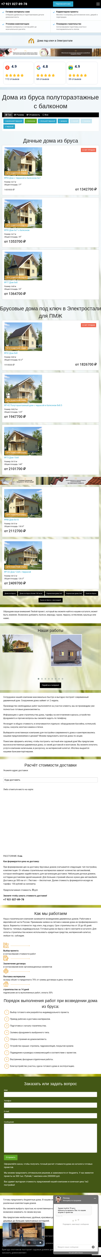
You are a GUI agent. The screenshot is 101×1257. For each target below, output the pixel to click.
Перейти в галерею (50, 685)
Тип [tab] (9, 115)
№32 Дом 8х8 (10, 353)
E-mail (6, 1111)
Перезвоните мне (63, 4)
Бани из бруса (91, 593)
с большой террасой (47, 121)
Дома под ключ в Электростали (54, 40)
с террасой (9, 127)
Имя (6, 1090)
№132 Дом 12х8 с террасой (17, 572)
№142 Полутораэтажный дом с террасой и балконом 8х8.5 (33, 405)
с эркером (63, 121)
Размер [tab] (20, 115)
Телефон (7, 1101)
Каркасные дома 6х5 (54, 593)
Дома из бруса (10, 593)
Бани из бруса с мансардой (50, 600)
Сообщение (9, 1122)
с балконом (30, 121)
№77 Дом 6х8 (10, 282)
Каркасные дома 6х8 (74, 593)
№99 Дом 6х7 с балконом (16, 230)
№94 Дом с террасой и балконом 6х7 (22, 178)
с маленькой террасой (13, 121)
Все (46, 115)
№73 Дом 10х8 (11, 457)
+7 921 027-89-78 (14, 4)
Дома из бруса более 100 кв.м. (31, 593)
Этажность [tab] (34, 115)
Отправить (10, 1157)
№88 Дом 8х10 (11, 519)
